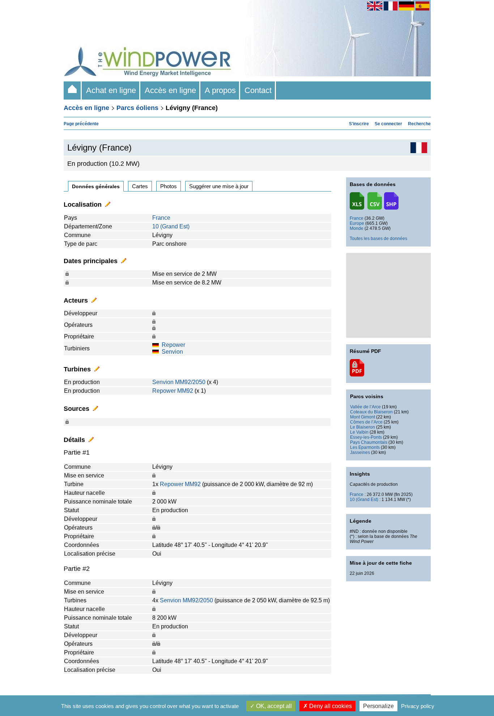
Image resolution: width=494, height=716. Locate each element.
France (161, 218)
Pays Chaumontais (368, 442)
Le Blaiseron (362, 427)
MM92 (185, 391)
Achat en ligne (111, 90)
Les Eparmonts (365, 447)
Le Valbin (359, 432)
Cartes (140, 186)
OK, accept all (273, 706)
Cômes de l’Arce (366, 422)
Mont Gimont (362, 417)
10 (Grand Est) (170, 226)
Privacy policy (417, 706)
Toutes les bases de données (378, 238)
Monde (356, 228)
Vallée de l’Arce (365, 406)
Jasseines (360, 452)
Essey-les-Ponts (366, 437)
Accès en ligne (170, 90)
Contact (258, 90)
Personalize (378, 706)
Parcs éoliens (137, 107)
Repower (173, 345)
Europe (357, 223)
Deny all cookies (330, 706)
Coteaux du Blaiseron (371, 411)
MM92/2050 (190, 382)
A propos (220, 90)
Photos (168, 186)
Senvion (172, 352)
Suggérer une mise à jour (218, 186)
